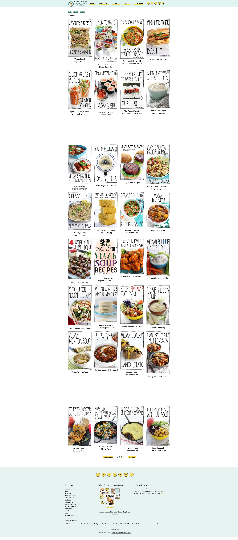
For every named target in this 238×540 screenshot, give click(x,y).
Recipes (126, 4)
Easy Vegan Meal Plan (70, 506)
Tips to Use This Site (70, 495)
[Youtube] (104, 475)
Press (66, 513)
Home (69, 12)
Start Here (138, 4)
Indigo (115, 512)
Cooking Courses (69, 502)
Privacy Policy (115, 529)
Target (125, 512)
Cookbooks (104, 4)
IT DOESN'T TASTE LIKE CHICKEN (121, 533)
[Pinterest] (109, 475)
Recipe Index (68, 493)
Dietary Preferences (70, 497)
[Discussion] (132, 475)
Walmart (120, 512)
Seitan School (68, 508)
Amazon (102, 512)
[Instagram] (115, 475)
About (92, 4)
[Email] (126, 475)
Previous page (108, 457)
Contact (67, 510)
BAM (129, 512)
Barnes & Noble (109, 512)
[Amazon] (120, 475)
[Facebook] (98, 475)
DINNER (82, 12)
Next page (132, 457)
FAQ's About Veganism (70, 504)
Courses (116, 4)
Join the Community (70, 515)
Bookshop (115, 514)
